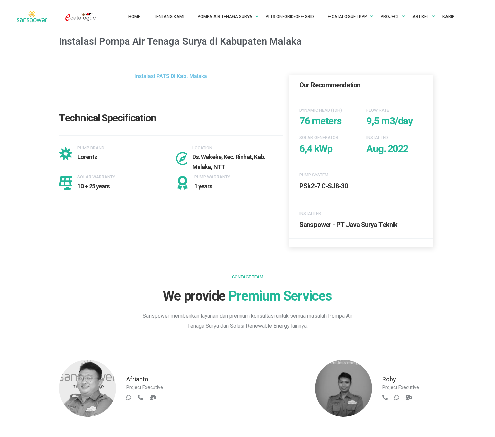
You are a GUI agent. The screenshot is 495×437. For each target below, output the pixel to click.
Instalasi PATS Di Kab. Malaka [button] (170, 76)
